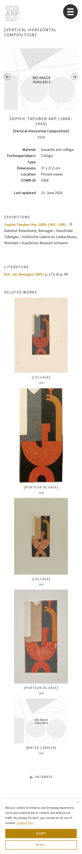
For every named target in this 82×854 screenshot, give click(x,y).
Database (43, 777)
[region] (41, 826)
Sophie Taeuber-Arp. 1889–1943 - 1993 (35, 224)
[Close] (77, 801)
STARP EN (12, 13)
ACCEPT (41, 833)
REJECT (41, 845)
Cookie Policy (25, 823)
